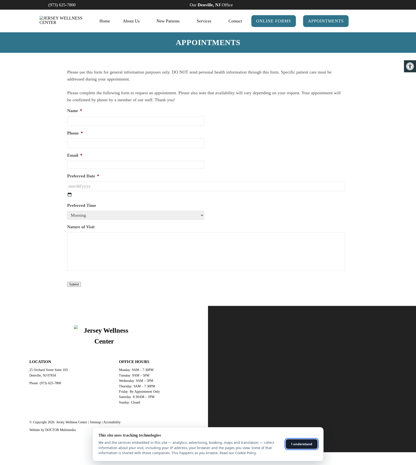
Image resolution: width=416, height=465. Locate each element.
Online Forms (273, 21)
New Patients (168, 21)
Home (104, 21)
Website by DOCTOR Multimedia (52, 430)
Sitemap (95, 422)
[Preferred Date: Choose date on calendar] (69, 194)
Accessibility (112, 422)
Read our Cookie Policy (238, 453)
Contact (235, 21)
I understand (301, 444)
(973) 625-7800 (62, 4)
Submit (74, 284)
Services (204, 21)
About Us (131, 21)
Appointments (326, 21)
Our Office (210, 4)
